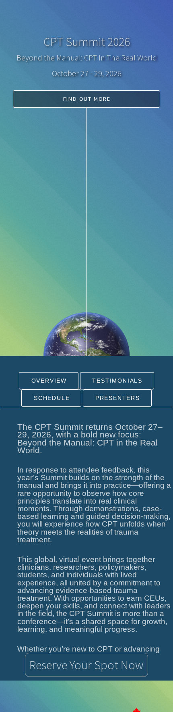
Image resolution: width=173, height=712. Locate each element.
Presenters (117, 398)
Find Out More (87, 98)
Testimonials (117, 380)
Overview (49, 380)
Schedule (52, 398)
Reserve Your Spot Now (86, 664)
